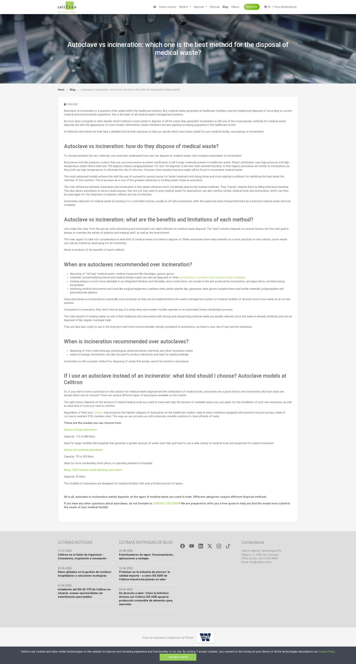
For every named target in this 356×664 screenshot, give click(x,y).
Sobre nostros (167, 7)
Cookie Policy (327, 651)
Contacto (251, 6)
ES (269, 7)
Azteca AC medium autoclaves (83, 450)
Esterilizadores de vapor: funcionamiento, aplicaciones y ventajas (146, 556)
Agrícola (199, 7)
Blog (225, 7)
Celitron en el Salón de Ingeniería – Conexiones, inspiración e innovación (82, 556)
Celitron (98, 412)
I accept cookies (178, 657)
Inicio (61, 89)
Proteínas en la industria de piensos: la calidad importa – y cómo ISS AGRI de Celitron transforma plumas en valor (144, 575)
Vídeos (235, 7)
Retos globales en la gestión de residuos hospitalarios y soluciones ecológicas (84, 573)
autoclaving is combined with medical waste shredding (212, 277)
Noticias (215, 7)
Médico (184, 7)
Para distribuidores (285, 7)
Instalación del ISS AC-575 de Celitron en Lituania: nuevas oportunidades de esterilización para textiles (84, 593)
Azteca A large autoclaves (80, 429)
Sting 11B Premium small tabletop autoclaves (93, 470)
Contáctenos (252, 542)
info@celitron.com (260, 562)
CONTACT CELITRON (166, 503)
